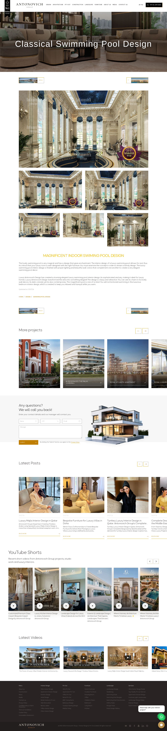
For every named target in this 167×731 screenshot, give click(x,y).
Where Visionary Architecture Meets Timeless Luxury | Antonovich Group (151, 616)
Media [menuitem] (115, 4)
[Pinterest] (147, 726)
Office (86, 697)
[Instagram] (130, 726)
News (20, 694)
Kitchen (87, 708)
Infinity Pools (111, 703)
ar (140, 5)
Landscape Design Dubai (136, 700)
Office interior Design (47, 708)
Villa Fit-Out (66, 689)
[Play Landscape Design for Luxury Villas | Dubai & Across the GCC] (73, 589)
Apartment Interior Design (49, 692)
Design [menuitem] (48, 4)
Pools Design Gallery (113, 708)
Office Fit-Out (67, 694)
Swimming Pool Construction (116, 700)
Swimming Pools (112, 694)
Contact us (22, 700)
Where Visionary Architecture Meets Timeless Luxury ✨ (125, 615)
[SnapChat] (138, 726)
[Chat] (161, 725)
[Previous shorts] (150, 561)
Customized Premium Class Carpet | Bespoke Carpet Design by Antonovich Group (19, 616)
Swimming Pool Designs (114, 697)
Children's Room (90, 700)
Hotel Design (45, 697)
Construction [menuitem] (77, 4)
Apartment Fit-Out (69, 692)
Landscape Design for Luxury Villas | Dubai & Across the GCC (73, 615)
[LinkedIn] (143, 726)
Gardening (110, 692)
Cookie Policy (23, 712)
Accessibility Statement (26, 715)
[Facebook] (134, 726)
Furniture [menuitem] (98, 4)
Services (131, 685)
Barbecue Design (68, 703)
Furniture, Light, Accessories (137, 697)
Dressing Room (89, 694)
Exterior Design (45, 694)
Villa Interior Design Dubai (137, 689)
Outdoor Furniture (90, 692)
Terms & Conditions (25, 710)
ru (142, 5)
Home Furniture (90, 689)
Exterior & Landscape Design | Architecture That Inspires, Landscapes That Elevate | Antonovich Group (98, 617)
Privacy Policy (75, 442)
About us (22, 689)
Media (21, 697)
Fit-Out (65, 685)
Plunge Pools (111, 705)
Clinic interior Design (47, 711)
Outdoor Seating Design (70, 705)
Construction (23, 692)
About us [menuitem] (107, 4)
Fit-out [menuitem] (67, 4)
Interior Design (45, 685)
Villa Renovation (46, 703)
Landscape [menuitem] (89, 4)
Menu (20, 685)
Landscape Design (112, 689)
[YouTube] (126, 726)
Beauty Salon (45, 705)
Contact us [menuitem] (123, 4)
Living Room (88, 705)
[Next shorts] (156, 561)
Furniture (87, 685)
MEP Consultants (68, 700)
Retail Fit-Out (67, 697)
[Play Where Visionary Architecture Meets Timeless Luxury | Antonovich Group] (152, 589)
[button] (138, 331)
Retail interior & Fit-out (48, 700)
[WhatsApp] (161, 717)
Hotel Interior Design (135, 705)
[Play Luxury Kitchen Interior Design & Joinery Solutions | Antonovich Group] (47, 589)
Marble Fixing (67, 708)
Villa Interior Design (47, 689)
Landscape (110, 685)
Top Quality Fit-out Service (137, 692)
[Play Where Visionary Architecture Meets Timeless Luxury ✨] (126, 589)
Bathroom (88, 703)
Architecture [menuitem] (58, 4)
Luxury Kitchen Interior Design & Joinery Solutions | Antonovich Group (46, 616)
